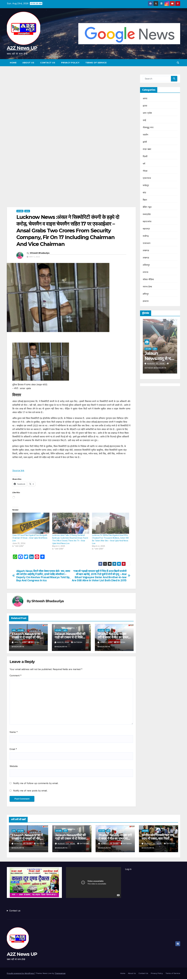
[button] (178, 62)
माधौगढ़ (146, 236)
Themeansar (60, 973)
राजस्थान (146, 243)
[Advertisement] (71, 94)
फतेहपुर (146, 185)
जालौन (65, 630)
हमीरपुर (146, 293)
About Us (28, 62)
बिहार (145, 199)
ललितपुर (146, 264)
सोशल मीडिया (148, 279)
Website (14, 766)
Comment (15, 675)
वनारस (145, 272)
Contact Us (47, 62)
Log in (128, 869)
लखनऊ (27, 211)
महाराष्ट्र (146, 228)
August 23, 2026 (156, 363)
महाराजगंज (147, 221)
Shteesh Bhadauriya (39, 253)
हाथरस (146, 301)
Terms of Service (96, 62)
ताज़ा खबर (147, 149)
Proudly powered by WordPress (20, 973)
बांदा (144, 192)
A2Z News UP (22, 48)
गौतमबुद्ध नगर (148, 127)
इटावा (14, 630)
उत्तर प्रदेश (20, 211)
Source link (18, 470)
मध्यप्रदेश (147, 214)
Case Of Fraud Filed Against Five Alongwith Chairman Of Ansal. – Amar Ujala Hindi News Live (29, 538)
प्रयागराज (147, 178)
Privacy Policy (70, 62)
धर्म (144, 163)
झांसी (107, 630)
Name (14, 732)
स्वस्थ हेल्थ (147, 286)
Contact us (14, 910)
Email (13, 749)
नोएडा (145, 170)
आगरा (145, 98)
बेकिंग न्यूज (147, 207)
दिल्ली (145, 156)
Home (13, 62)
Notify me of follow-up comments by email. (35, 783)
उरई (144, 120)
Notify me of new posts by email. (30, 790)
